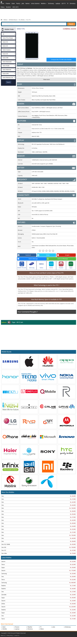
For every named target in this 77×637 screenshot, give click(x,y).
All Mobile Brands (13, 19)
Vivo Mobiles (22, 19)
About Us (3, 635)
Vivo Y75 (28, 19)
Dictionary (51, 3)
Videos (3, 7)
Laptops (57, 3)
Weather (8, 7)
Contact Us (16, 635)
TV (67, 3)
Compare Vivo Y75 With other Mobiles (61, 59)
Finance (8, 3)
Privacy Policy (10, 635)
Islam (13, 3)
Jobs (23, 3)
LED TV (64, 3)
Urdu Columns (35, 3)
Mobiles (43, 3)
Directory (72, 3)
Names (27, 3)
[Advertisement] (38, 13)
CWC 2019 (15, 7)
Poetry (18, 3)
